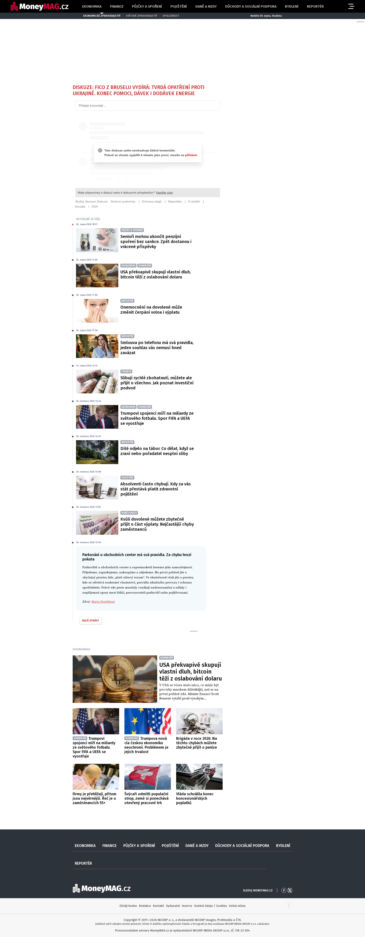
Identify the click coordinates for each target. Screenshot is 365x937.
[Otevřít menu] (350, 6)
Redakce (145, 906)
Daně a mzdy (206, 6)
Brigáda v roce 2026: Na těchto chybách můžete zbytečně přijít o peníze (196, 743)
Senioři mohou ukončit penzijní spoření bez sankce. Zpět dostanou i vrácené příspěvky (155, 241)
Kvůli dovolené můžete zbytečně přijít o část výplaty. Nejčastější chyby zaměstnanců (157, 524)
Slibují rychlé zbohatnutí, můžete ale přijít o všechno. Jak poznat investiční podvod (156, 382)
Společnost (170, 15)
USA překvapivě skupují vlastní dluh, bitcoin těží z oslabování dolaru (155, 274)
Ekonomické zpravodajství (101, 15)
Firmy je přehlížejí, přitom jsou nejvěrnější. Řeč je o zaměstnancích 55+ (94, 798)
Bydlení (291, 6)
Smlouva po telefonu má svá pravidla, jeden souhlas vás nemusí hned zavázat (156, 347)
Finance (117, 6)
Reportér (315, 6)
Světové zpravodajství (141, 15)
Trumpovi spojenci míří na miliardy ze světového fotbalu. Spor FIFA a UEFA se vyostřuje (156, 418)
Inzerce (187, 906)
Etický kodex (128, 906)
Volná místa (237, 906)
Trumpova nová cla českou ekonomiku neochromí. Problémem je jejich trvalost (146, 745)
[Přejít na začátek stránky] (288, 906)
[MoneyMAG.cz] (39, 6)
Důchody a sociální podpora (250, 6)
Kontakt (158, 906)
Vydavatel (173, 906)
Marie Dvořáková (103, 602)
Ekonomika (92, 6)
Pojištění (178, 6)
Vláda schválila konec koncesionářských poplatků (195, 798)
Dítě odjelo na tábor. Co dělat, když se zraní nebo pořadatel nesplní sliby (157, 451)
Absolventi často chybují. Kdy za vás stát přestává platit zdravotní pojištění (155, 489)
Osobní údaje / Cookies (210, 906)
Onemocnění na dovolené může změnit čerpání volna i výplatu (151, 310)
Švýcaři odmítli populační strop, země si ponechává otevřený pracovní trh (146, 798)
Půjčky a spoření (147, 6)
